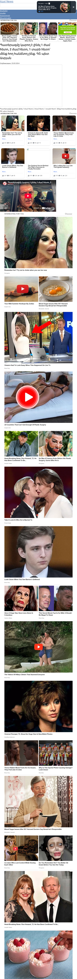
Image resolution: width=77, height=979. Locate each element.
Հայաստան (5, 16)
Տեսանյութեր (5, 18)
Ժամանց (3, 11)
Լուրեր (3, 13)
